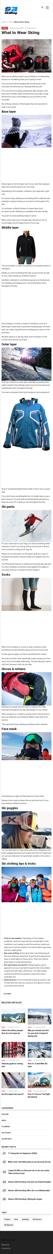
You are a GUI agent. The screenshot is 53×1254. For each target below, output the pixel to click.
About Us (5, 1245)
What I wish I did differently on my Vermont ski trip (29, 1162)
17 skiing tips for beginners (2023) (22, 1153)
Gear (10, 22)
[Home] (11, 10)
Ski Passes (6, 1133)
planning (6, 1127)
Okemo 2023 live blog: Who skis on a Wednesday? (29, 1190)
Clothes (7, 994)
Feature (5, 1114)
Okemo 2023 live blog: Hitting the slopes (25, 1199)
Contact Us (6, 1248)
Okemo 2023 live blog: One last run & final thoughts (29, 1182)
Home (4, 22)
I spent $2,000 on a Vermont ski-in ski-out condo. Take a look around (29, 1171)
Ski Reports (7, 1139)
